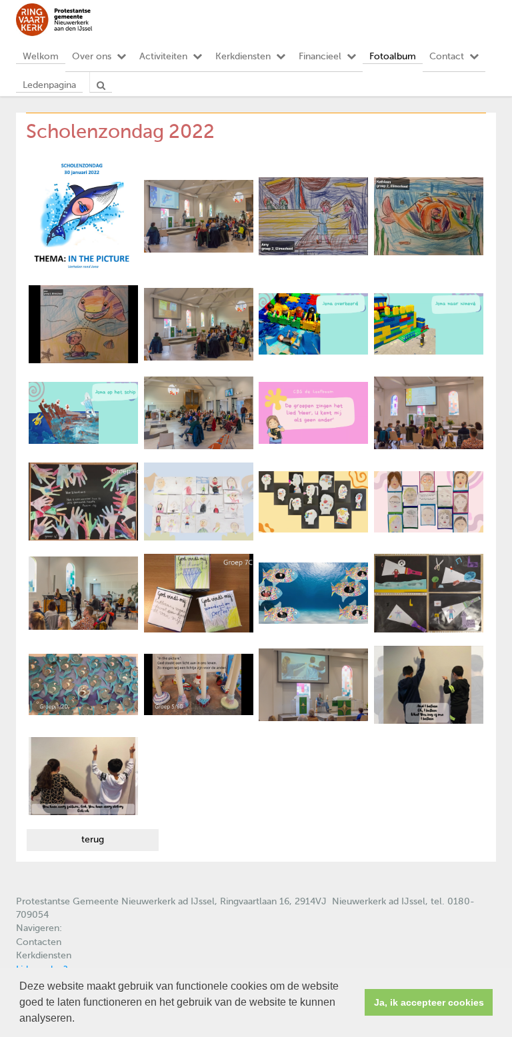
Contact (446, 56)
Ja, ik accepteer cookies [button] (429, 1002)
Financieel (320, 56)
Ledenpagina (49, 85)
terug (92, 839)
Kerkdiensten (243, 56)
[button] (79, 1020)
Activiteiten (163, 56)
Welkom (41, 56)
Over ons (91, 56)
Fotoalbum (392, 56)
